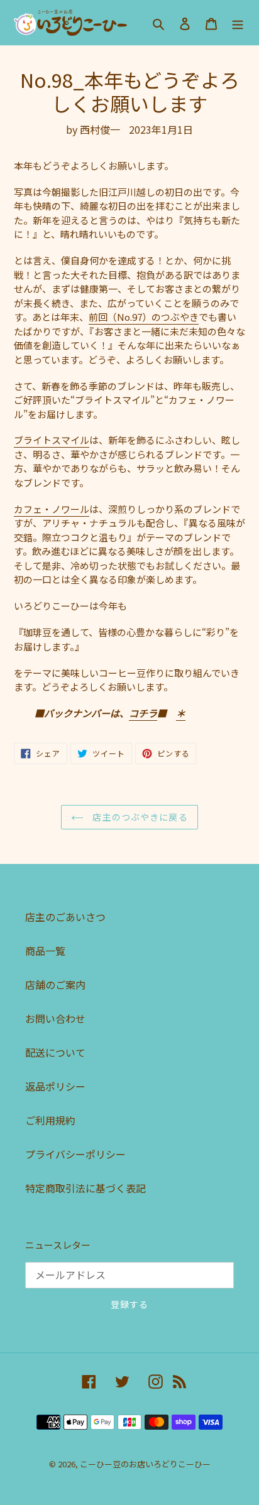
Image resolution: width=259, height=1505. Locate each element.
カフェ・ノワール (51, 508)
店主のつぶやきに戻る (138, 817)
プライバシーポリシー (75, 1154)
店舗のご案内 (55, 984)
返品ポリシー (55, 1086)
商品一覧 (45, 950)
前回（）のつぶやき (144, 316)
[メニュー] (237, 23)
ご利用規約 (50, 1120)
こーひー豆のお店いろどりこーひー (145, 1464)
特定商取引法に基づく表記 (85, 1187)
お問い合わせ (55, 1018)
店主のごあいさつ (65, 916)
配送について (55, 1052)
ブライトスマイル (51, 439)
